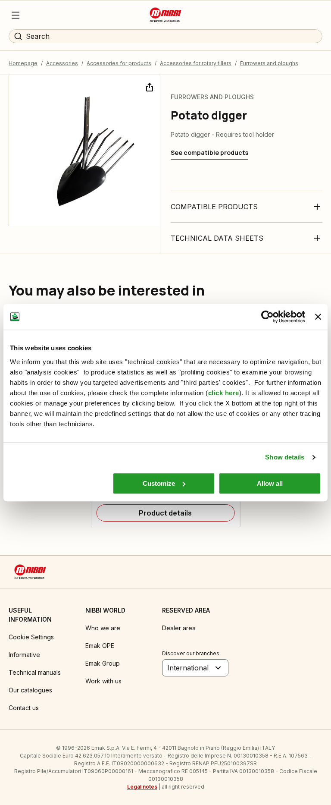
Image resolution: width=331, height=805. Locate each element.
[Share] (148, 86)
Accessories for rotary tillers (195, 63)
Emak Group (102, 663)
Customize (159, 483)
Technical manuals (35, 672)
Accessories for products (119, 63)
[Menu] (15, 15)
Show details (284, 457)
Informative (24, 654)
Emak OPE (99, 645)
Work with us (103, 681)
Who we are (102, 628)
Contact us (24, 707)
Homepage (23, 63)
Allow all (270, 483)
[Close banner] (318, 317)
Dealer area (179, 628)
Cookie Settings (31, 637)
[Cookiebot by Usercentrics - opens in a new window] (267, 316)
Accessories (62, 63)
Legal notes (142, 786)
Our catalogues (30, 690)
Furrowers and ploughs (269, 63)
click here (223, 392)
